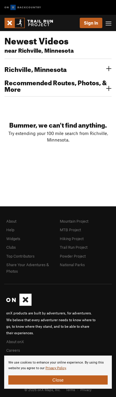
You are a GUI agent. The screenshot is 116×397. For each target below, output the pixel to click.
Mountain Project (74, 221)
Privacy (86, 390)
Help (10, 229)
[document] (58, 372)
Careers (13, 350)
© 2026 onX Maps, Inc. (42, 390)
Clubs (11, 247)
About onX (15, 341)
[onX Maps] (19, 304)
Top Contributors (20, 256)
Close (58, 379)
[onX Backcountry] (23, 7)
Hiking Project (72, 238)
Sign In (91, 22)
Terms (70, 390)
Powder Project (73, 256)
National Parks (72, 264)
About (11, 221)
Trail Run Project (73, 247)
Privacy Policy (56, 368)
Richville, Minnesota (35, 68)
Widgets (13, 238)
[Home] (31, 23)
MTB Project (70, 229)
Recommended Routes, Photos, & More (55, 85)
